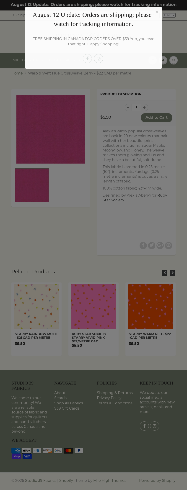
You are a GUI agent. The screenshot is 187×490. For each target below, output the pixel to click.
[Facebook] (87, 58)
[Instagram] (98, 58)
